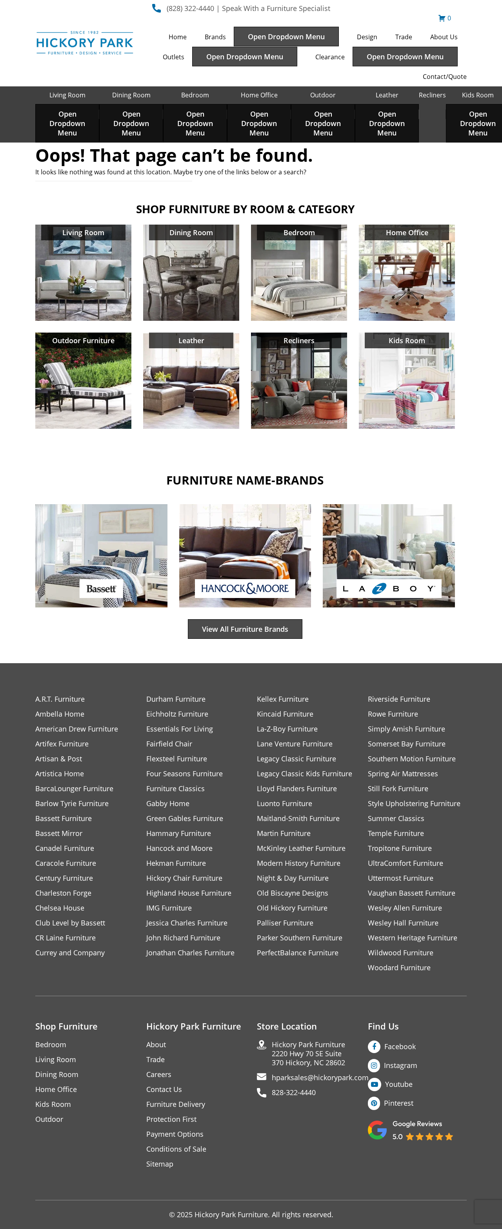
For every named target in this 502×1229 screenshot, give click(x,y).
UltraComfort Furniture (405, 863)
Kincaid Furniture (285, 714)
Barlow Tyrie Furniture (72, 803)
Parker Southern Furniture (299, 937)
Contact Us (164, 1089)
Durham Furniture (176, 699)
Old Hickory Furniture (292, 908)
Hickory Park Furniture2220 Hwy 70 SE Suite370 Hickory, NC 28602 (308, 1053)
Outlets (173, 57)
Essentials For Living (179, 728)
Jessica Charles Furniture (186, 922)
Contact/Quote (445, 76)
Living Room (67, 95)
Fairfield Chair (169, 743)
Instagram (400, 1065)
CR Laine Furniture (65, 937)
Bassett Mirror (58, 833)
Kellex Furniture (283, 699)
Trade (403, 37)
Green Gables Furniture (184, 818)
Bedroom (195, 95)
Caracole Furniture (65, 863)
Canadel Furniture (64, 848)
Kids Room (478, 95)
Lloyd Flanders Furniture (297, 788)
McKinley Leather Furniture (301, 848)
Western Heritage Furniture (412, 937)
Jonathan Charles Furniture (190, 952)
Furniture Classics (175, 788)
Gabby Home (167, 803)
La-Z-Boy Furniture (287, 728)
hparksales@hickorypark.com (320, 1077)
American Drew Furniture (76, 728)
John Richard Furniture (183, 937)
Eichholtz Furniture (177, 714)
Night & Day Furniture (293, 878)
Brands (215, 37)
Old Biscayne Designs (292, 893)
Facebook (400, 1046)
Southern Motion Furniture (412, 758)
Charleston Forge (63, 893)
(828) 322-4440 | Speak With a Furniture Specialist (248, 8)
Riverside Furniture (399, 699)
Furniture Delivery (175, 1104)
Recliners (432, 95)
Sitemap (159, 1164)
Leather (387, 95)
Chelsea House (59, 908)
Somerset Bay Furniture (407, 743)
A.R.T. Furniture (60, 699)
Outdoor (323, 95)
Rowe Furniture (393, 714)
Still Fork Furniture (398, 788)
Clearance (330, 57)
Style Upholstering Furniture (414, 803)
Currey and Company (70, 952)
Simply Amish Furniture (406, 728)
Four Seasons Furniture (184, 773)
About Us (444, 37)
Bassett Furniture (63, 818)
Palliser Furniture (285, 922)
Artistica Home (59, 773)
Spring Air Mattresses (403, 773)
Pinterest (398, 1103)
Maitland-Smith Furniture (298, 818)
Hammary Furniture (178, 833)
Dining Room (131, 95)
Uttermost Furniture (400, 878)
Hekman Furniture (176, 863)
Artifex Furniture (62, 743)
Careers (158, 1074)
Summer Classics (396, 818)
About (156, 1044)
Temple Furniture (396, 833)
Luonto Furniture (284, 803)
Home (178, 37)
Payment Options (175, 1134)
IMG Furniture (169, 908)
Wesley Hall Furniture (403, 922)
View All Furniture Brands (245, 629)
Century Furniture (64, 878)
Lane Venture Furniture (295, 743)
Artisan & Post (58, 758)
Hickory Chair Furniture (184, 878)
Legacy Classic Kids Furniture (304, 773)
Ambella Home (59, 714)
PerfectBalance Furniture (297, 952)
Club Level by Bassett (70, 922)
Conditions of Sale (176, 1149)
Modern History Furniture (298, 863)
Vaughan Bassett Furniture (411, 893)
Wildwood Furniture (400, 952)
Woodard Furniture (399, 967)
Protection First (171, 1119)
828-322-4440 (294, 1092)
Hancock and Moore (179, 848)
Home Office (259, 95)
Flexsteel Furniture (176, 758)
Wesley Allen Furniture (405, 908)
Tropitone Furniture (400, 848)
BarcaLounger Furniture (74, 788)
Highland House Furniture (188, 893)
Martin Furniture (284, 833)
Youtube (399, 1084)
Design (367, 37)
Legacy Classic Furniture (296, 758)
